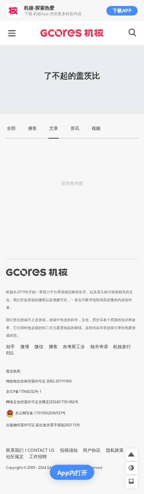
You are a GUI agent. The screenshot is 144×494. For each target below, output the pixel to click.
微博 (24, 346)
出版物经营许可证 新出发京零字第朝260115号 (43, 424)
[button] (132, 455)
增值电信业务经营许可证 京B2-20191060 (39, 381)
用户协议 (91, 450)
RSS (10, 353)
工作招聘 (38, 456)
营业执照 (13, 371)
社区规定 (15, 456)
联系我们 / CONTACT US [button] (30, 450)
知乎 (10, 346)
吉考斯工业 (74, 346)
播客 (53, 346)
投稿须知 (69, 450)
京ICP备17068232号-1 (24, 391)
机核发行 (122, 346)
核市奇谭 (99, 346)
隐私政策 (115, 450)
